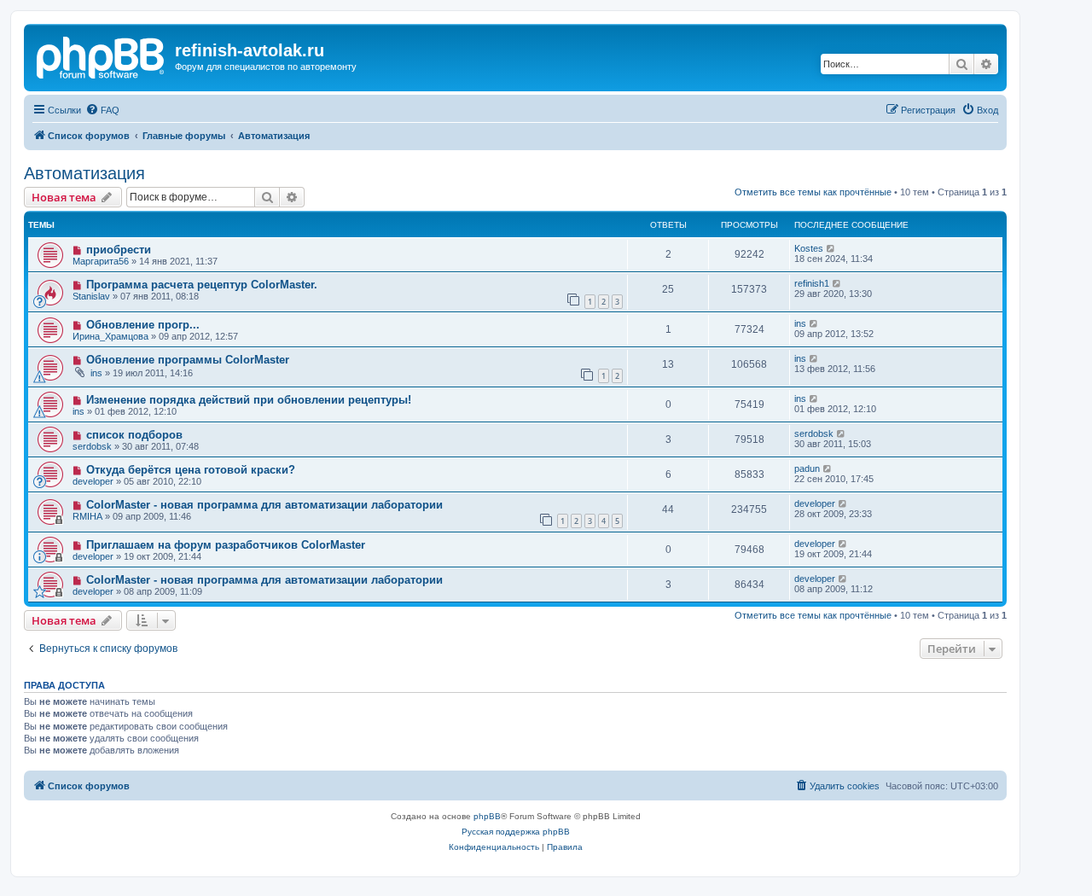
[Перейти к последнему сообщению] (831, 248)
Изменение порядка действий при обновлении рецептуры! (248, 399)
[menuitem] (102, 110)
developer (93, 481)
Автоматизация (84, 173)
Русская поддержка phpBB (516, 831)
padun (807, 468)
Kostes (808, 248)
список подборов (134, 434)
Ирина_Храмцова (110, 336)
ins (800, 323)
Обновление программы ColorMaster (187, 359)
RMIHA (87, 516)
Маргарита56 (101, 261)
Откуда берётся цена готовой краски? (190, 469)
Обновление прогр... (143, 324)
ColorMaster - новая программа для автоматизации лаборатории (264, 504)
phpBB (487, 816)
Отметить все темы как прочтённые (813, 192)
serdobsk (92, 446)
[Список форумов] (101, 55)
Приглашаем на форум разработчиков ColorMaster (225, 544)
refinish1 (811, 283)
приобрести (118, 249)
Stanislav (91, 296)
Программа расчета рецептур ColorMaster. (201, 284)
